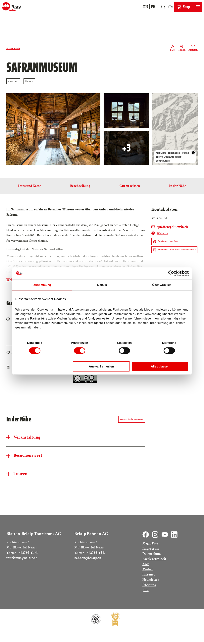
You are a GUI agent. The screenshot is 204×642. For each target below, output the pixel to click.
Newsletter (150, 579)
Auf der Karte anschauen (131, 418)
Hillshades (174, 152)
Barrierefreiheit (154, 559)
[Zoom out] (157, 104)
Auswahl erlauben (101, 366)
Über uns (149, 585)
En (145, 6)
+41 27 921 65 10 (95, 552)
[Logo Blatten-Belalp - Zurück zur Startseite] (12, 7)
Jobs (145, 590)
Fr (153, 6)
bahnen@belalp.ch (87, 558)
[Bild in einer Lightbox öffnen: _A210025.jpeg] (126, 148)
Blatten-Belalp (13, 48)
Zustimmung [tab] (42, 284)
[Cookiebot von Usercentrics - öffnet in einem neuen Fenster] (171, 273)
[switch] (79, 350)
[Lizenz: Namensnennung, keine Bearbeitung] (85, 382)
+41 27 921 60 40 (27, 552)
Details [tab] (102, 284)
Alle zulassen (160, 366)
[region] (175, 129)
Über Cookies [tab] (161, 284)
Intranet (148, 574)
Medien (147, 569)
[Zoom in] (157, 98)
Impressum (150, 548)
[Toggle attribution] (193, 152)
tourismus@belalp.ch (21, 558)
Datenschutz (151, 553)
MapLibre (161, 152)
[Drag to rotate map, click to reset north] (157, 110)
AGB (145, 564)
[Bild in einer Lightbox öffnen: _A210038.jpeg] (126, 110)
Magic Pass (150, 543)
